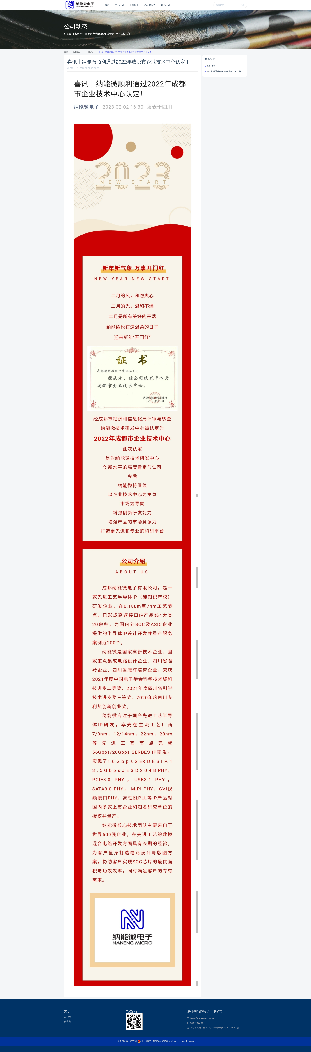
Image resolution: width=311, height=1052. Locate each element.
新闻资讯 (133, 4)
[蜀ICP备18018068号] (127, 1041)
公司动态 (90, 51)
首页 (107, 4)
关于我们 (119, 4)
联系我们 (165, 4)
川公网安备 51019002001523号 (156, 1041)
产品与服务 (149, 4)
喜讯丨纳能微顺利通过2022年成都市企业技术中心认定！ (125, 51)
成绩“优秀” (211, 66)
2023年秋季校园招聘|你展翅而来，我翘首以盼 (225, 71)
